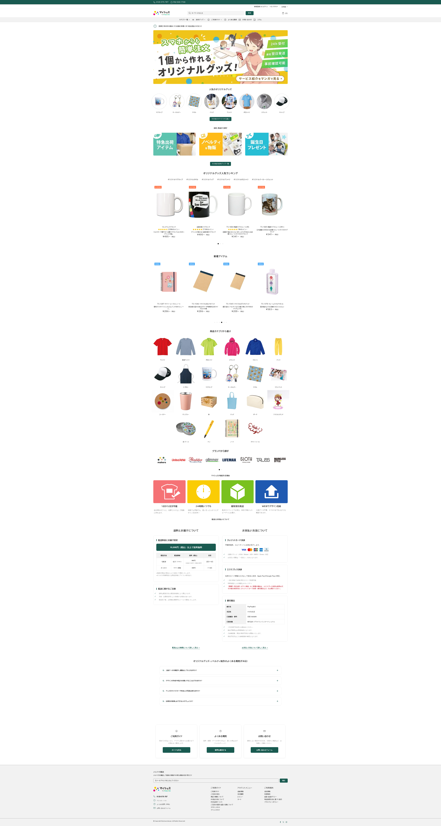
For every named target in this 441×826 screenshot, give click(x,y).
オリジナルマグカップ (175, 179)
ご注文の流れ (215, 794)
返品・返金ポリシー (270, 797)
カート (239, 799)
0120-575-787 (162, 2)
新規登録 (257, 6)
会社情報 (267, 791)
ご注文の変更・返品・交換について (222, 804)
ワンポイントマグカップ (168, 227)
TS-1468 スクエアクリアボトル (168, 304)
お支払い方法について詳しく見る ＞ (255, 647)
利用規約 (267, 794)
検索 (249, 13)
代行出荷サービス (216, 802)
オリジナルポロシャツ (241, 179)
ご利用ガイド (215, 791)
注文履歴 (240, 794)
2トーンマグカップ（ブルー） (238, 227)
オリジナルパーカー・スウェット (262, 179)
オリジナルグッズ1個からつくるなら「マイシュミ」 (162, 789)
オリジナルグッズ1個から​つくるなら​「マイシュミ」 (161, 13)
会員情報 (240, 791)
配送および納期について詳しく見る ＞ (186, 647)
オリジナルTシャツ (223, 179)
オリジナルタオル (192, 179)
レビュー (240, 797)
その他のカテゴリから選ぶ (221, 119)
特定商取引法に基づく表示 (273, 799)
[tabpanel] (220, 57)
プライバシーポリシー (271, 802)
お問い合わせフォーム (264, 750)
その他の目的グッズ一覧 (220, 164)
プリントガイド (215, 810)
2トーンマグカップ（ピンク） (272, 227)
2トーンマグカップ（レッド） (203, 227)
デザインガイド (215, 807)
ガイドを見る (176, 750)
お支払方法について (217, 799)
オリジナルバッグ (208, 179)
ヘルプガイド (274, 6)
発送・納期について (217, 797)
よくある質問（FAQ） (164, 804)
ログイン (265, 6)
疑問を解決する (220, 750)
